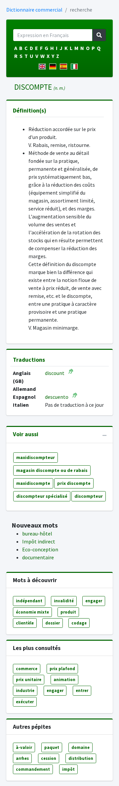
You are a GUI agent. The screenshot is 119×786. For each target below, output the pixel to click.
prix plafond (62, 668)
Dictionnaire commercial (34, 9)
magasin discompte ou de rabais (52, 470)
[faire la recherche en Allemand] (54, 66)
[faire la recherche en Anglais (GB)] (43, 66)
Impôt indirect (38, 541)
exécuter (25, 701)
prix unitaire (28, 679)
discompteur (88, 496)
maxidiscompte (33, 483)
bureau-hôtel (37, 533)
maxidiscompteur (35, 457)
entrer (82, 690)
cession (48, 758)
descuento (56, 396)
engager (93, 600)
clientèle (25, 622)
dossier (52, 622)
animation (64, 679)
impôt (68, 769)
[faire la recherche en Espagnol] (64, 66)
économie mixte (32, 612)
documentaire (38, 557)
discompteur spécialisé (41, 496)
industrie (25, 690)
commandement (33, 769)
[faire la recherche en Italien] (75, 66)
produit (68, 612)
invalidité (64, 600)
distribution (80, 758)
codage (79, 622)
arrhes (22, 758)
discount (54, 373)
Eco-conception (40, 549)
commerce (26, 668)
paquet (51, 747)
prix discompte (74, 483)
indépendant (29, 600)
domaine (80, 747)
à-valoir (24, 747)
